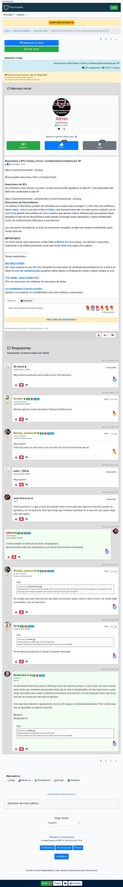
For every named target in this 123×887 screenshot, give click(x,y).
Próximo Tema (68, 794)
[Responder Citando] (112, 335)
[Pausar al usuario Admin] (14, 557)
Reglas (57, 883)
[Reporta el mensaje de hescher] (16, 419)
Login (113, 7)
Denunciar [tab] (27, 301)
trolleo (51, 209)
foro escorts (91, 870)
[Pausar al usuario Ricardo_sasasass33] (21, 457)
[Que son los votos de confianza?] (76, 137)
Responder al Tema (32, 42)
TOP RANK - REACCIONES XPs (22, 278)
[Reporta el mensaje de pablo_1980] (16, 484)
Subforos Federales (21, 31)
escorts (29, 870)
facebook (75, 780)
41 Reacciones (108, 312)
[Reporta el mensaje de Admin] (98, 335)
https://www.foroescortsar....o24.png (62, 198)
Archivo (78, 848)
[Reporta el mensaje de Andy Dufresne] (16, 519)
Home (7, 31)
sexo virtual (60, 870)
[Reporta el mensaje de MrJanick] (16, 385)
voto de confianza (25, 270)
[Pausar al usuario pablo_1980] (21, 484)
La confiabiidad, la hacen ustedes (23, 288)
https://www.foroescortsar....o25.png (24, 198)
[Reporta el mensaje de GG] (16, 661)
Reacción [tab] (12, 301)
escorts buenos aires (76, 870)
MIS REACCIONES (14, 263)
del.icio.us (26, 780)
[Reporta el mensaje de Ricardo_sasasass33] (16, 457)
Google (60, 780)
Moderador (17, 678)
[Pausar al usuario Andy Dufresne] (21, 519)
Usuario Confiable (20, 402)
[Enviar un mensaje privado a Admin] (59, 129)
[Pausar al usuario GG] (21, 661)
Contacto (76, 883)
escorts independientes (44, 870)
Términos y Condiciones (61, 837)
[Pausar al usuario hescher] (21, 419)
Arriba (61, 856)
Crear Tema (32, 49)
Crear (45, 883)
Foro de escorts (64, 848)
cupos (15, 209)
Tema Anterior (55, 794)
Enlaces (21, 14)
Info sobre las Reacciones (61, 319)
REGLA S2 (62, 242)
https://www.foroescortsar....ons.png (24, 170)
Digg (12, 780)
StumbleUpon (43, 780)
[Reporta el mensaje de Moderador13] (16, 749)
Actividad (8, 14)
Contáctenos (47, 848)
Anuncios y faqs (40, 31)
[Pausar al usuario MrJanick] (21, 385)
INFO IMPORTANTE (62, 22)
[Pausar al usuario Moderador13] (21, 749)
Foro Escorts (16, 7)
